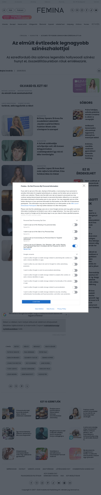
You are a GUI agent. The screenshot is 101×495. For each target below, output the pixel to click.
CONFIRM (36, 302)
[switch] (75, 224)
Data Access (50, 309)
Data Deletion (39, 309)
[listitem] (50, 220)
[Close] (85, 186)
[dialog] (50, 247)
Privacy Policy (61, 309)
